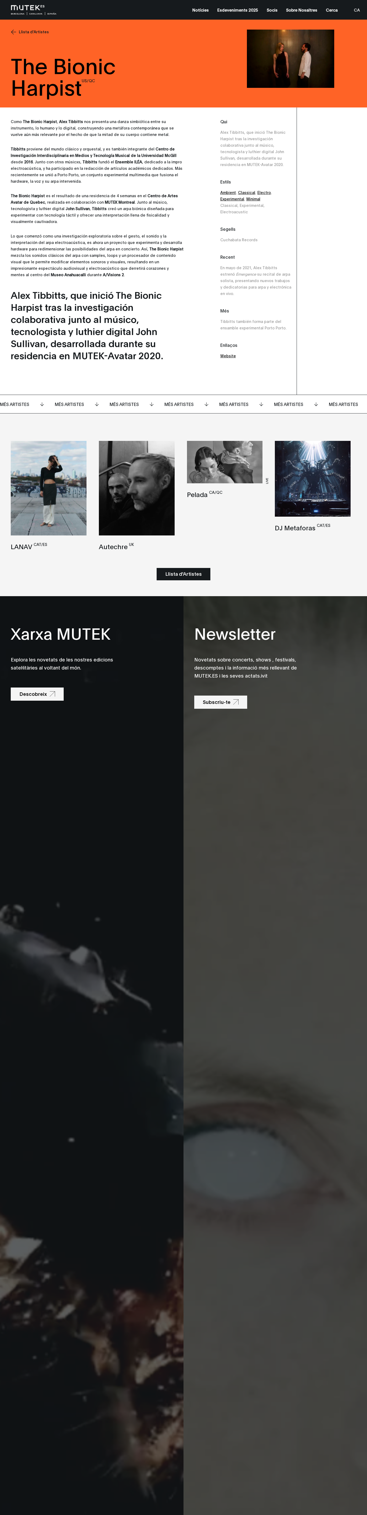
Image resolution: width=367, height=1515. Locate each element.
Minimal (253, 198)
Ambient (228, 192)
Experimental (232, 198)
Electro (264, 192)
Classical (246, 192)
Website (228, 355)
